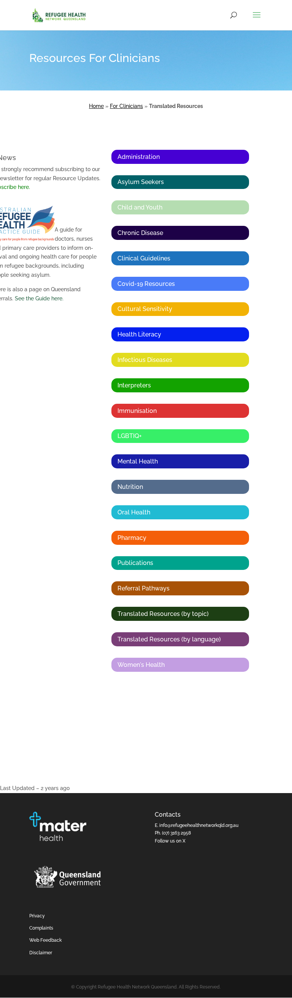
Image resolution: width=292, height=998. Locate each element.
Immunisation (137, 410)
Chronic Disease (140, 232)
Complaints (41, 928)
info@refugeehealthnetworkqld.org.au (198, 825)
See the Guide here (38, 298)
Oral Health (133, 512)
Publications (135, 562)
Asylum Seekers (140, 182)
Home (96, 106)
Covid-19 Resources (146, 283)
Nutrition (130, 486)
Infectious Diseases (144, 359)
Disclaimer (40, 952)
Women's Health (141, 664)
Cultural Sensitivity (144, 309)
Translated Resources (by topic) (163, 613)
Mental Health (137, 461)
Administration (138, 156)
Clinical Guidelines (143, 258)
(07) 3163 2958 (176, 833)
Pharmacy (131, 537)
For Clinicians (126, 106)
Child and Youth (139, 207)
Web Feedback (45, 940)
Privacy (37, 916)
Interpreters (134, 385)
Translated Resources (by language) (169, 639)
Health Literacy (139, 334)
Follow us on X (170, 841)
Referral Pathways (143, 588)
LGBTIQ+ (129, 436)
